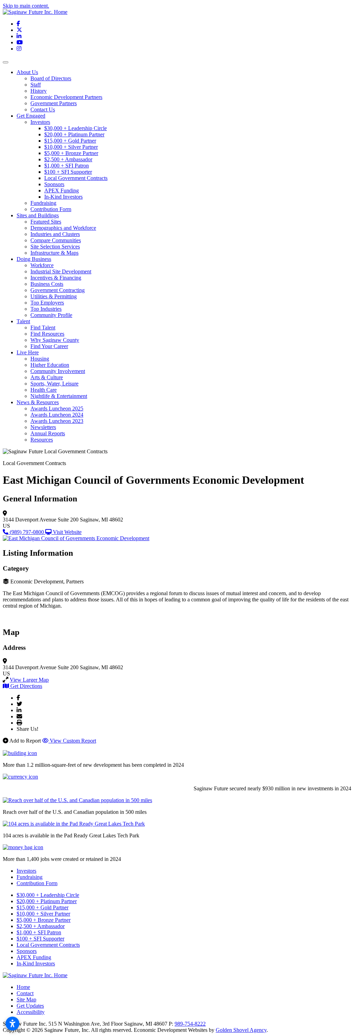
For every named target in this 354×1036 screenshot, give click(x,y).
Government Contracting (57, 290)
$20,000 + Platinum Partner (74, 134)
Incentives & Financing (55, 278)
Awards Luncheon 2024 (56, 415)
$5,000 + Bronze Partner (71, 153)
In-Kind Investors (63, 197)
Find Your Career (49, 346)
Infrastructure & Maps (54, 253)
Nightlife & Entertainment (58, 396)
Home (23, 987)
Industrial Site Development (60, 271)
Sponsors (54, 184)
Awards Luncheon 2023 (56, 421)
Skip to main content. (26, 6)
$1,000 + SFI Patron (66, 166)
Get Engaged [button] (31, 116)
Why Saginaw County (54, 340)
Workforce (42, 265)
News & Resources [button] (38, 402)
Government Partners (53, 103)
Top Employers (47, 303)
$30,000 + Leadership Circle (75, 128)
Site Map (26, 999)
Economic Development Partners (66, 97)
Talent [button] (23, 321)
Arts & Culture (46, 377)
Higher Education (49, 365)
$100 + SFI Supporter (68, 172)
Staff (35, 85)
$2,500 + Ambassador (68, 159)
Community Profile (51, 315)
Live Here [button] (28, 352)
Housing (39, 359)
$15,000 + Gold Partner (70, 141)
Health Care (43, 390)
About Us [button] (27, 72)
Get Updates (30, 1006)
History (38, 91)
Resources (41, 440)
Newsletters (43, 427)
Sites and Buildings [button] (38, 215)
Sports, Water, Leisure (54, 384)
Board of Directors (50, 78)
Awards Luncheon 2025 (56, 408)
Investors (40, 122)
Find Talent (42, 327)
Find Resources (47, 334)
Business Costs (46, 284)
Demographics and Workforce (63, 228)
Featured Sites (45, 222)
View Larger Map (29, 680)
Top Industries (46, 309)
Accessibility (31, 1012)
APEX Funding (61, 190)
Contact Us (42, 109)
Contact (25, 993)
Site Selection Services (55, 246)
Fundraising (43, 203)
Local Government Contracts (76, 178)
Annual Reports (47, 433)
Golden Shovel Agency (241, 1030)
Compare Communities (55, 240)
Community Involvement (57, 371)
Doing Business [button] (34, 259)
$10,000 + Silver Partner (71, 147)
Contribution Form (50, 209)
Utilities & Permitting (53, 296)
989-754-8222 (190, 1024)
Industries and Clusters (55, 234)
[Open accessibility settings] (12, 1023)
